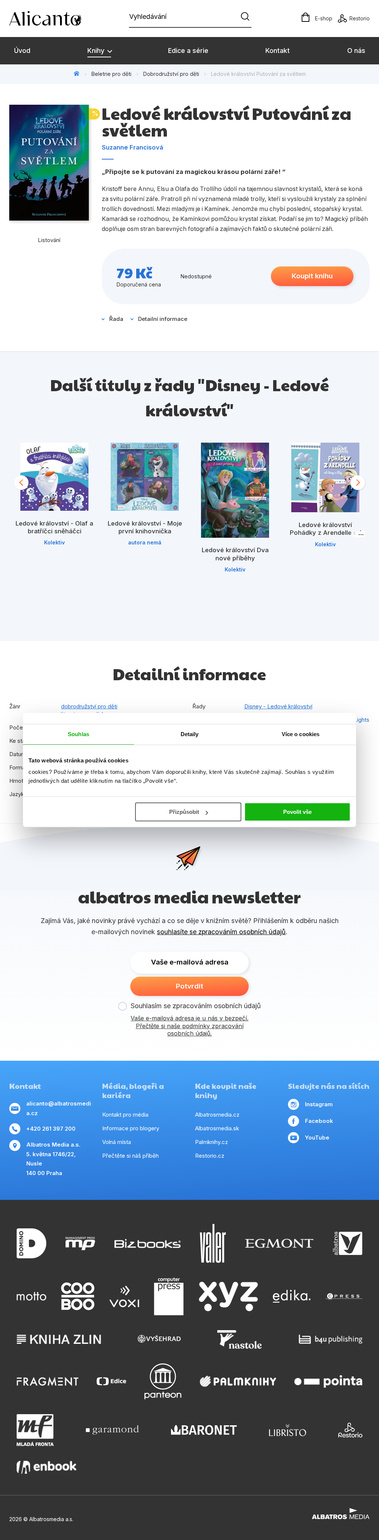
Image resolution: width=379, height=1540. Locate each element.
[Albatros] (347, 1243)
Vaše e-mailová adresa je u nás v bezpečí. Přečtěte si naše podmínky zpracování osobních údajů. (189, 1025)
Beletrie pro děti (111, 74)
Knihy (96, 50)
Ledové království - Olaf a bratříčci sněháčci (54, 527)
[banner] (51, 18)
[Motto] (31, 1296)
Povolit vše (297, 812)
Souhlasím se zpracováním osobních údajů (196, 1006)
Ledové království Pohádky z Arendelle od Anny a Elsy (325, 532)
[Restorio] (350, 1430)
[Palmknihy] (238, 1381)
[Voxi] (124, 1296)
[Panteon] (163, 1381)
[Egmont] (279, 1243)
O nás (356, 50)
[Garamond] (112, 1430)
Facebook (319, 1120)
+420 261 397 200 (51, 1128)
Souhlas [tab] (78, 734)
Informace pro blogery (130, 1128)
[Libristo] (287, 1430)
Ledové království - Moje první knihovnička (145, 527)
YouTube (317, 1137)
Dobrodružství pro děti (171, 74)
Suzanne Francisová (132, 147)
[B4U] (330, 1339)
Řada (116, 318)
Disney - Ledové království (278, 706)
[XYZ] (228, 1296)
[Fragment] (47, 1381)
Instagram (319, 1104)
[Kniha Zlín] (58, 1339)
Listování (49, 240)
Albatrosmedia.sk (217, 1128)
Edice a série (188, 50)
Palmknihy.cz (211, 1141)
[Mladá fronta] (35, 1430)
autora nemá (144, 542)
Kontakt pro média (125, 1114)
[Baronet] (204, 1430)
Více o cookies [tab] (300, 734)
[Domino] (31, 1243)
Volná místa (116, 1141)
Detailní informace (162, 318)
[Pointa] (328, 1381)
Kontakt (277, 50)
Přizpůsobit (184, 812)
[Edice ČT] (111, 1381)
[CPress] (344, 1296)
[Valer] (212, 1243)
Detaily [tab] (190, 734)
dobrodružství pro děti (89, 706)
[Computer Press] (169, 1296)
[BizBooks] (147, 1243)
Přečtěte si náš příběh (130, 1155)
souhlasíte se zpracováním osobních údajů (221, 932)
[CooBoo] (78, 1296)
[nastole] (239, 1339)
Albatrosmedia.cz (217, 1114)
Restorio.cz (209, 1155)
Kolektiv (54, 542)
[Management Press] (80, 1243)
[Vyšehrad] (159, 1339)
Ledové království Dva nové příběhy (235, 554)
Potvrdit (189, 986)
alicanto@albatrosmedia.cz (58, 1108)
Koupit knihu (312, 276)
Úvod (22, 50)
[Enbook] (46, 1467)
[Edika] (291, 1296)
